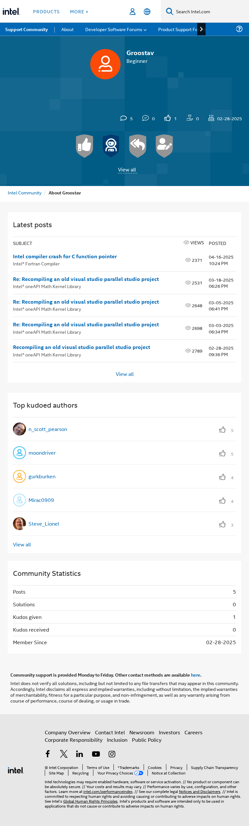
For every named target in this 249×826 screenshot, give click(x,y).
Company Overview (67, 732)
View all (127, 169)
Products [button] (46, 11)
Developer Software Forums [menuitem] (113, 29)
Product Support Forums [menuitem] (183, 29)
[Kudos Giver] (84, 146)
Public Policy (146, 739)
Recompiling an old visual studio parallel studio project (81, 347)
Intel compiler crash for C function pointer (65, 256)
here (195, 674)
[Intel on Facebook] (47, 754)
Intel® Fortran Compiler (36, 263)
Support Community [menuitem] (26, 29)
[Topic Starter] (164, 146)
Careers (193, 732)
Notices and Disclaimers (199, 791)
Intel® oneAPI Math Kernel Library (47, 286)
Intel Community (25, 192)
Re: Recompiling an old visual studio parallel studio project (86, 279)
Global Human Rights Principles (90, 801)
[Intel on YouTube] (95, 754)
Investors (169, 732)
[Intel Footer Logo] (16, 769)
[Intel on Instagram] (111, 754)
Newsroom (141, 732)
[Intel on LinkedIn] (79, 754)
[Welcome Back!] (111, 146)
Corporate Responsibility (73, 739)
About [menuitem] (67, 29)
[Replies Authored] (137, 146)
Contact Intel (110, 732)
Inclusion (117, 739)
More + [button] (79, 11)
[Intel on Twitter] (63, 754)
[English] (147, 11)
